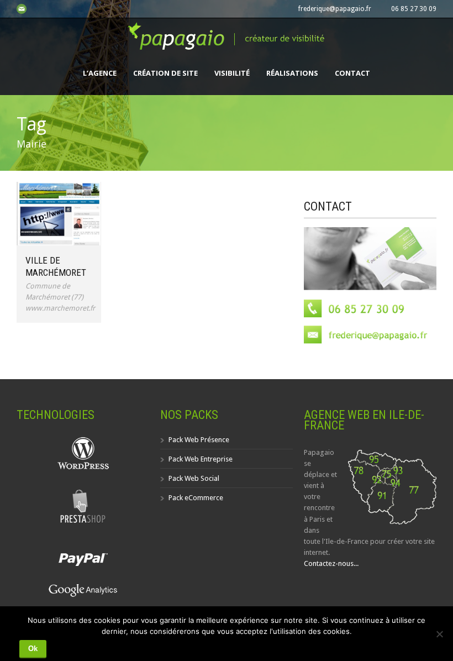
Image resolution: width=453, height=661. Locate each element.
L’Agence (100, 73)
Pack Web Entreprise (200, 459)
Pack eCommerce (195, 498)
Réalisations (292, 73)
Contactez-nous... (331, 563)
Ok (33, 648)
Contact (352, 73)
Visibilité (232, 73)
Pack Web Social (193, 478)
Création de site (165, 73)
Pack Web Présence (198, 440)
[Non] (439, 633)
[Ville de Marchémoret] (59, 213)
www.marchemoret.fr (60, 308)
